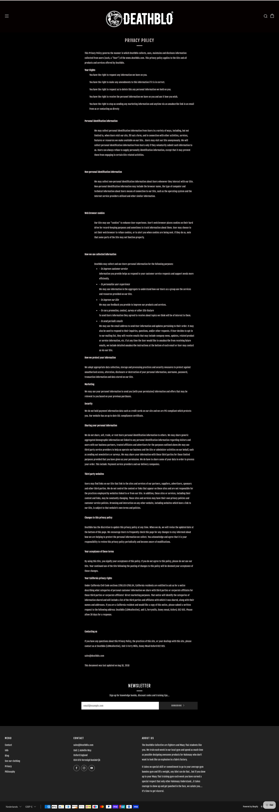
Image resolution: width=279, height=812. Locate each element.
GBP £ (28, 806)
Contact (8, 745)
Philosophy (10, 771)
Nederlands (12, 806)
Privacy (8, 766)
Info (6, 750)
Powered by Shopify (250, 806)
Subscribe (176, 706)
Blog (7, 755)
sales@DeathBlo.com (83, 745)
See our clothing (12, 761)
